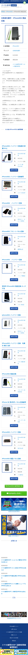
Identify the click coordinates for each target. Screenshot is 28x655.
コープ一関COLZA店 (20, 165)
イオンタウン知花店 (21, 420)
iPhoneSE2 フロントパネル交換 (13, 231)
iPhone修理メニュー (14, 626)
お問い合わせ (14, 629)
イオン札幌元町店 (21, 362)
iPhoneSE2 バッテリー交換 (12, 203)
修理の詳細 (14, 170)
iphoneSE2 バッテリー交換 (11, 315)
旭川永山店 (20, 448)
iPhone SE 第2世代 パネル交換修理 (14, 402)
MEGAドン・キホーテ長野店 (21, 220)
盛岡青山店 (20, 249)
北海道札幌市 (16, 50)
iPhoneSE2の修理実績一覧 (14, 486)
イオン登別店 (21, 304)
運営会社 (14, 640)
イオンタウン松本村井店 (21, 390)
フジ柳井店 (20, 474)
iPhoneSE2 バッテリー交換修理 (13, 176)
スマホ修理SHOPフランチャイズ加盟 (14, 632)
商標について (14, 635)
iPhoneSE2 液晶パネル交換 (11, 458)
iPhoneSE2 (16, 46)
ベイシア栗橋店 (21, 275)
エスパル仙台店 (21, 192)
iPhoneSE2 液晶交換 (9, 374)
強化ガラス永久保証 (14, 637)
